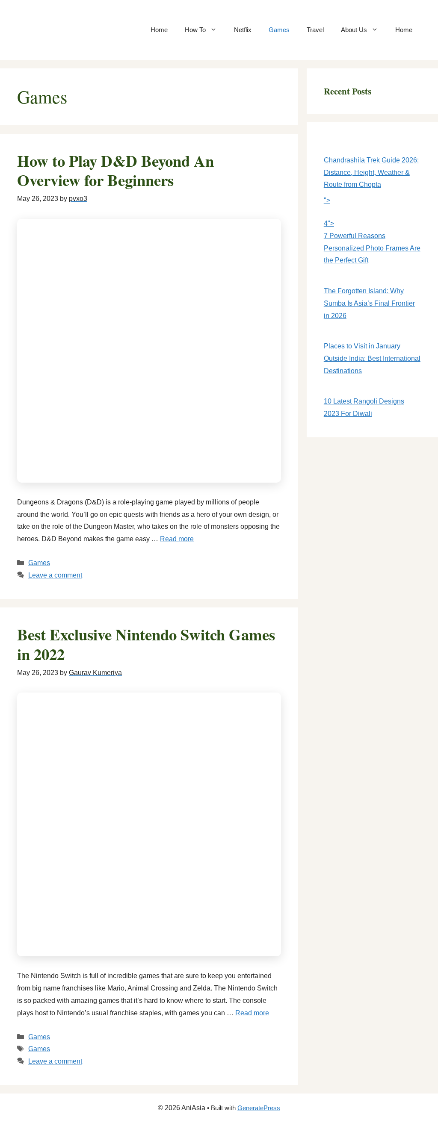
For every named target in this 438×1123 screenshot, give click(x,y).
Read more (177, 538)
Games (279, 29)
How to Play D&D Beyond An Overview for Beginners (115, 170)
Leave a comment (55, 575)
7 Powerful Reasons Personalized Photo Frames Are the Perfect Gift (372, 248)
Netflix (243, 29)
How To (195, 29)
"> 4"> (329, 212)
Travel (315, 29)
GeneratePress (258, 1107)
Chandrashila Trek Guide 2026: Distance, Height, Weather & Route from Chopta (371, 172)
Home (159, 29)
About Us (354, 29)
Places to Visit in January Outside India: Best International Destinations (372, 358)
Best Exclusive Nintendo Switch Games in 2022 (146, 644)
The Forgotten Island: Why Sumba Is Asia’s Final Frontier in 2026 (369, 303)
